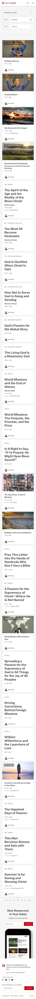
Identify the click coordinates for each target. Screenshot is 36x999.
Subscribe (28, 924)
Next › (30, 900)
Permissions (14, 996)
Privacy (21, 996)
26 (10, 900)
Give (31, 996)
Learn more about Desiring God (15, 972)
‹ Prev (6, 900)
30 (25, 900)
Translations (5, 996)
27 (14, 900)
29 (21, 900)
